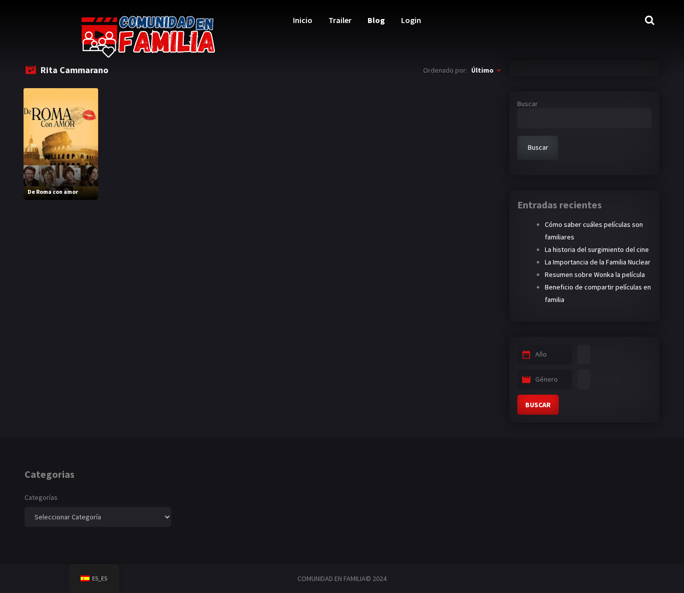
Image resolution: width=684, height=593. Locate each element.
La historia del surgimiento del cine (597, 249)
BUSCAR (538, 404)
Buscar (527, 103)
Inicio (302, 20)
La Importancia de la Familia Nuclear (597, 261)
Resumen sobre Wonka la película (595, 274)
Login (411, 20)
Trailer (340, 20)
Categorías (41, 497)
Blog (376, 20)
